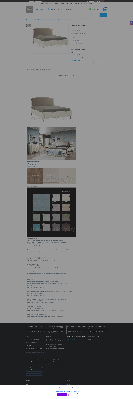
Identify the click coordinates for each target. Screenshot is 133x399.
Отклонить (73, 394)
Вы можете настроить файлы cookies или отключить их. (66, 391)
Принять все (62, 394)
